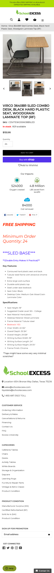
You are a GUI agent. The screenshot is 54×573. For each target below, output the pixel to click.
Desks (5, 458)
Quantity (6, 139)
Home (4, 26)
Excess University (10, 435)
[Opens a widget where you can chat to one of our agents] (9, 568)
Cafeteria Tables (10, 450)
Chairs (5, 454)
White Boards (8, 466)
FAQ (4, 430)
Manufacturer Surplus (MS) (15, 506)
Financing (6, 422)
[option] (15, 86)
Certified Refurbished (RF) (15, 510)
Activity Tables (9, 462)
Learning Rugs (9, 478)
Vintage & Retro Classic (13, 487)
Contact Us (7, 426)
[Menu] (42, 20)
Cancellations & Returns (13, 418)
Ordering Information (12, 410)
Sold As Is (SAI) (9, 514)
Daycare (6, 474)
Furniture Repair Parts (13, 483)
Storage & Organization (13, 470)
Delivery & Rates (10, 414)
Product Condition (11, 491)
